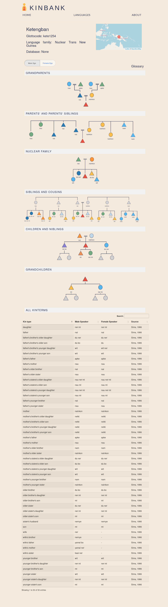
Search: (120, 316)
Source (134, 321)
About (137, 14)
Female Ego (48, 63)
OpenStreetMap (136, 49)
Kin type (27, 321)
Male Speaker (81, 321)
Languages (82, 14)
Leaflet (127, 49)
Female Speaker (109, 321)
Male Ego (32, 63)
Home (27, 14)
